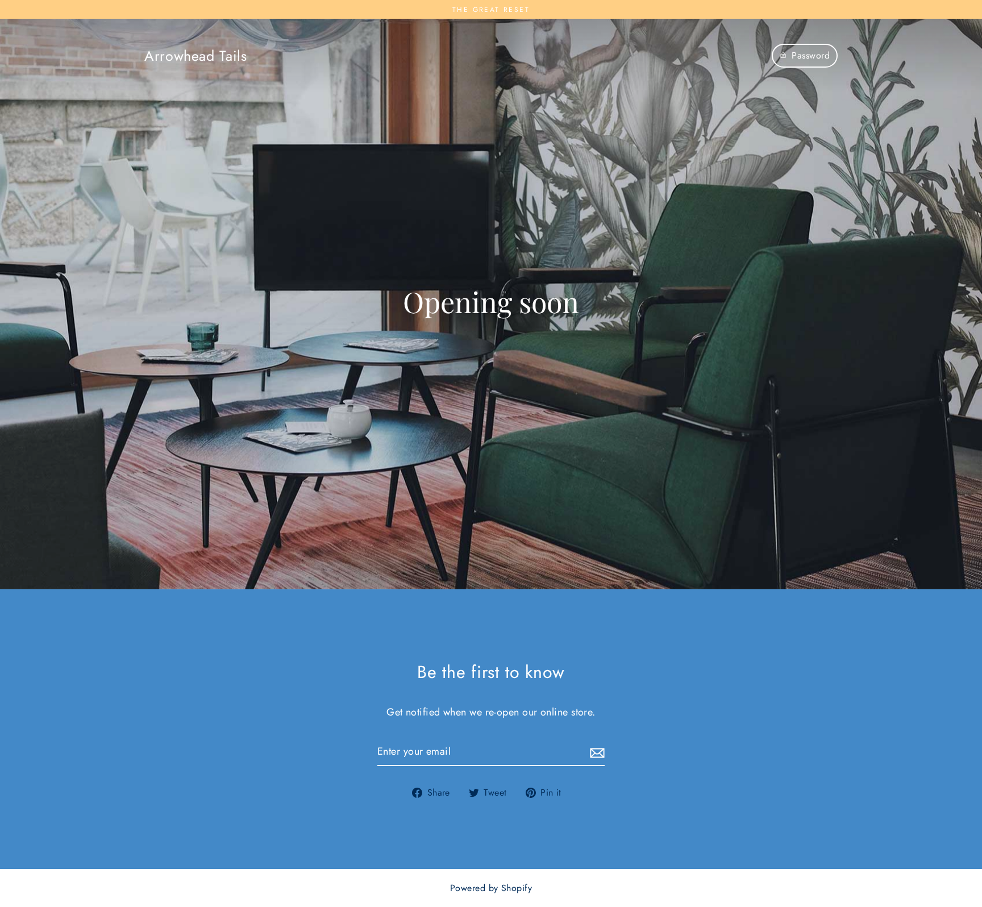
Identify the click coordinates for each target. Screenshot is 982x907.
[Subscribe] (595, 752)
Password (811, 55)
